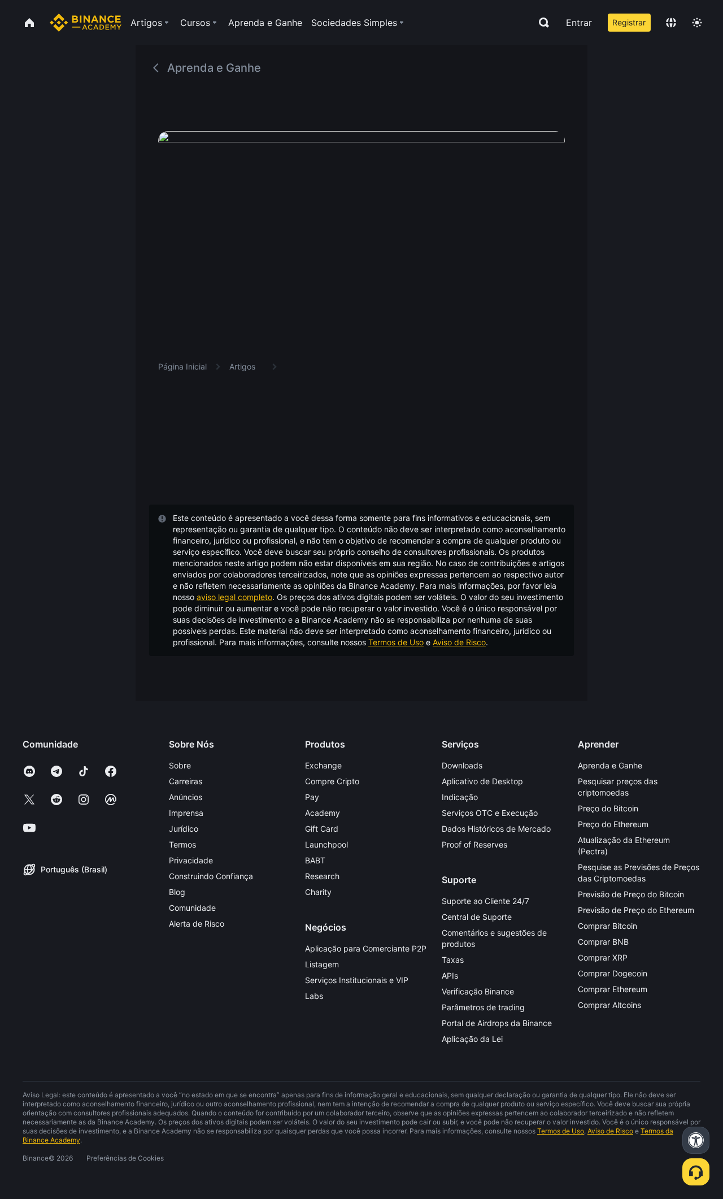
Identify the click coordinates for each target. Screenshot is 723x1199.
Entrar (579, 22)
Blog (177, 892)
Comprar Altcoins (609, 1005)
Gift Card (321, 828)
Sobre (180, 765)
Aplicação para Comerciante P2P (365, 948)
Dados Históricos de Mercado (496, 828)
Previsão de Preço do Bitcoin (631, 894)
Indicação (460, 797)
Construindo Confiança (211, 876)
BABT (315, 860)
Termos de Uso (396, 642)
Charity (318, 892)
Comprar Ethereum (612, 989)
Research (322, 876)
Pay (312, 797)
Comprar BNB (603, 941)
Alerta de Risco (196, 923)
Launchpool (326, 844)
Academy (322, 813)
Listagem (322, 964)
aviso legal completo (234, 597)
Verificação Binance (478, 991)
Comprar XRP (603, 957)
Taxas (453, 960)
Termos (182, 844)
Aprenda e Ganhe (610, 765)
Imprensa (186, 813)
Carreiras (185, 781)
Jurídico (183, 828)
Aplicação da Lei (472, 1039)
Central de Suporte (477, 917)
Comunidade (192, 908)
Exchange (323, 765)
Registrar (629, 22)
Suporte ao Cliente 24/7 (485, 901)
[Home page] (85, 23)
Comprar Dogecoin (612, 973)
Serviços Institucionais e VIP (356, 980)
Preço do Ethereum (613, 824)
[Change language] (671, 22)
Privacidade (191, 860)
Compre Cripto (332, 781)
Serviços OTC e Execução (490, 813)
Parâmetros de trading (483, 1007)
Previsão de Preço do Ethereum (636, 910)
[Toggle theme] (697, 22)
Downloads (462, 765)
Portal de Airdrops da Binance (497, 1023)
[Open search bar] (540, 22)
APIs (450, 975)
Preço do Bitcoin (608, 808)
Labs (314, 996)
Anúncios (185, 797)
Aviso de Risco (459, 642)
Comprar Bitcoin (607, 926)
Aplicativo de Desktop (482, 781)
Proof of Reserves (474, 844)
